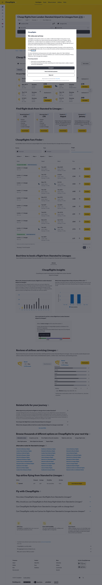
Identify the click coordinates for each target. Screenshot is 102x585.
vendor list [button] (33, 50)
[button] (51, 67)
